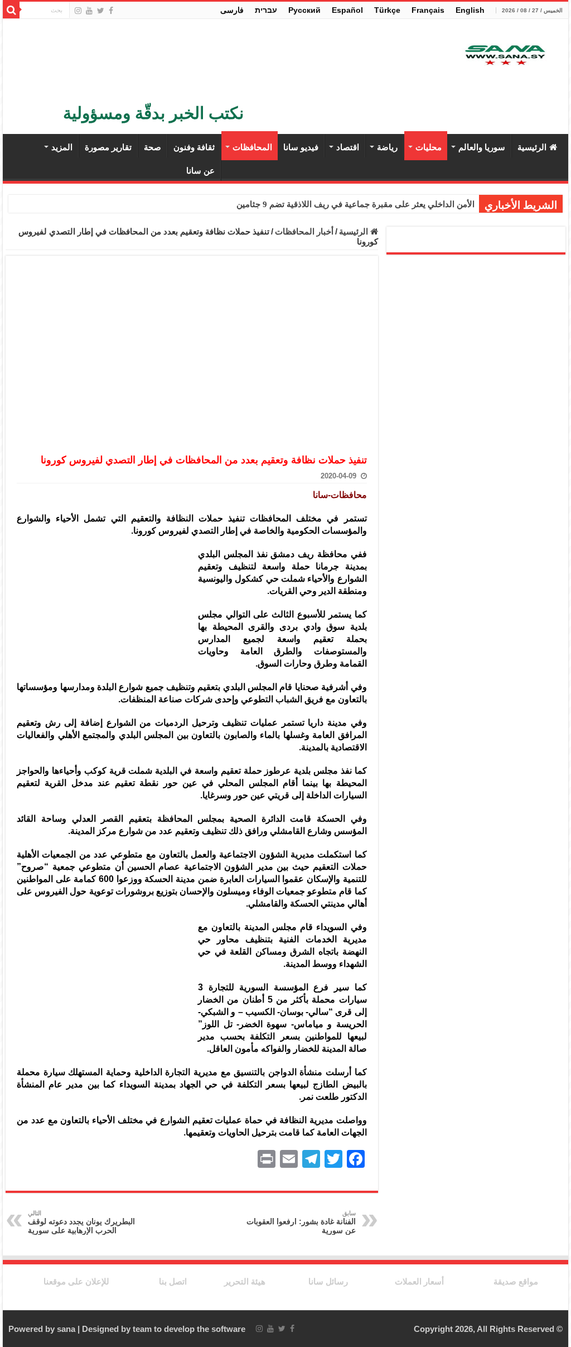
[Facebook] (111, 10)
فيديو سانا (300, 147)
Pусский (304, 10)
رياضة (387, 147)
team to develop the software (189, 1329)
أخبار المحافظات (304, 231)
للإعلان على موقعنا (76, 1281)
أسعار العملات (419, 1281)
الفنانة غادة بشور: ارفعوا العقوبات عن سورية (301, 1222)
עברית (266, 10)
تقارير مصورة (108, 147)
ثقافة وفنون (194, 147)
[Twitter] (100, 10)
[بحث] (11, 10)
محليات (428, 147)
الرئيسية (531, 147)
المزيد (61, 147)
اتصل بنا (173, 1281)
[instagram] (78, 10)
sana (66, 1329)
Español (347, 10)
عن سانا (200, 170)
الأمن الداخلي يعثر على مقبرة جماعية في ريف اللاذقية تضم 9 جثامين (355, 204)
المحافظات (252, 147)
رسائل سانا (328, 1281)
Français (428, 10)
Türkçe (387, 10)
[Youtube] (89, 10)
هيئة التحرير (244, 1281)
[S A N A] (504, 55)
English (470, 10)
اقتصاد (347, 147)
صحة (152, 147)
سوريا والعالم (481, 147)
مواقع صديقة (515, 1281)
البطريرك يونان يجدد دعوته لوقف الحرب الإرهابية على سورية (81, 1222)
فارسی (232, 10)
